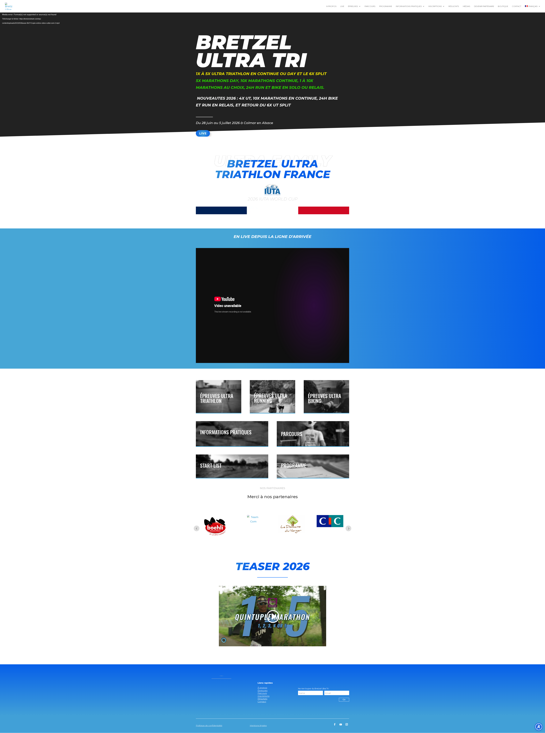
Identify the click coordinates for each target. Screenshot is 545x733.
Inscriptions (435, 6)
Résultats (453, 6)
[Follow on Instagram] (346, 724)
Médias (466, 6)
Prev (196, 528)
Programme (385, 6)
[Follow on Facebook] (334, 724)
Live (342, 6)
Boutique (503, 6)
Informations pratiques (409, 6)
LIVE (203, 133)
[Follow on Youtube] (340, 724)
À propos (331, 6)
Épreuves (353, 6)
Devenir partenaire (484, 6)
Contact (516, 6)
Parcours (370, 6)
